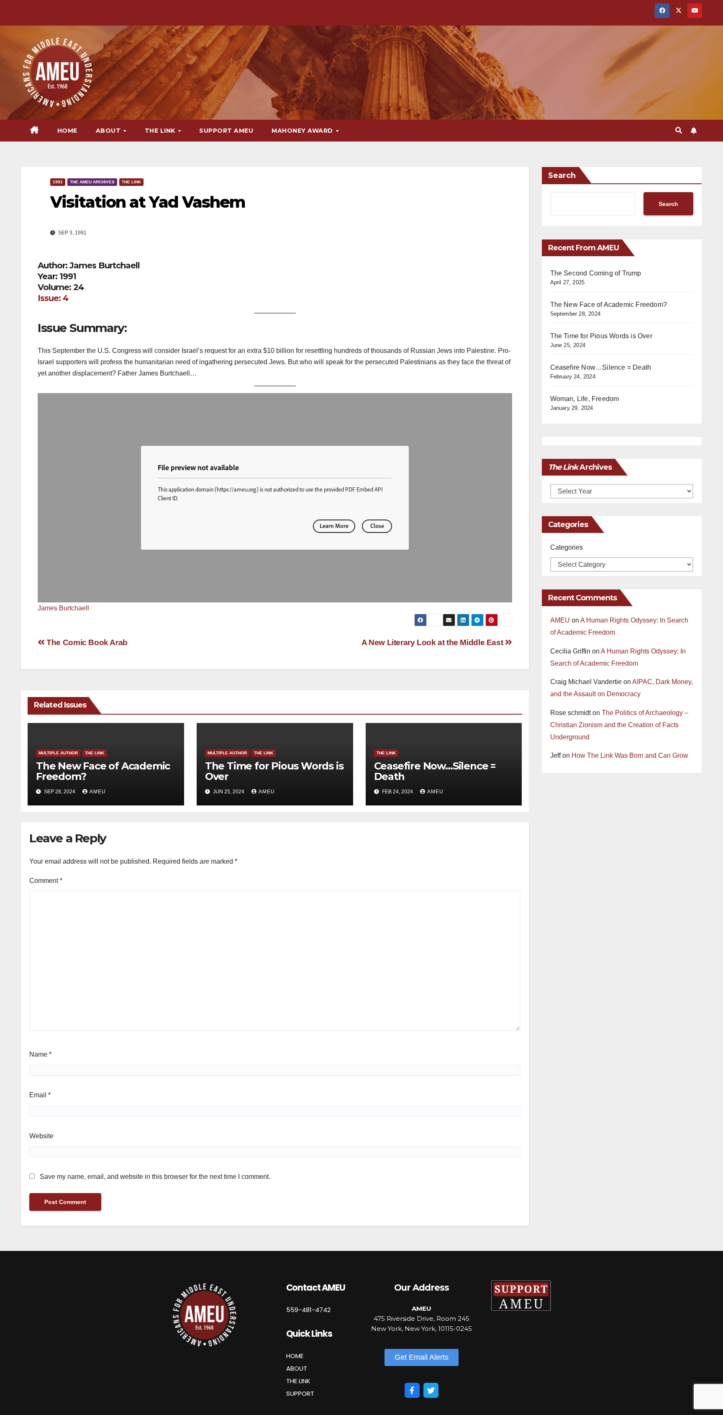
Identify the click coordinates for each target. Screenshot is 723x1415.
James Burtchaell (63, 608)
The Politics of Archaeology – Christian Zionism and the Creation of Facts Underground (619, 725)
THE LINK (298, 1380)
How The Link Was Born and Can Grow (630, 755)
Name (40, 1054)
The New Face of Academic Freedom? (103, 771)
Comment (45, 880)
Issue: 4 (53, 298)
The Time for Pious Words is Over (274, 771)
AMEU (98, 792)
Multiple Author (58, 753)
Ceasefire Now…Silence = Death (434, 771)
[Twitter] (430, 1390)
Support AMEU (226, 130)
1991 (58, 182)
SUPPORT (300, 1393)
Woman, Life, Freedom (584, 398)
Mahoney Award (303, 130)
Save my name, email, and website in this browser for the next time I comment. (155, 1176)
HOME (294, 1355)
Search (562, 175)
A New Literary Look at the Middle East (433, 642)
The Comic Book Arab (86, 642)
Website (41, 1136)
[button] (678, 130)
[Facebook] (412, 1390)
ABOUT (296, 1368)
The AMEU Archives (92, 182)
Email (40, 1095)
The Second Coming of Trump (595, 273)
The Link (131, 182)
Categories (566, 547)
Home (67, 130)
